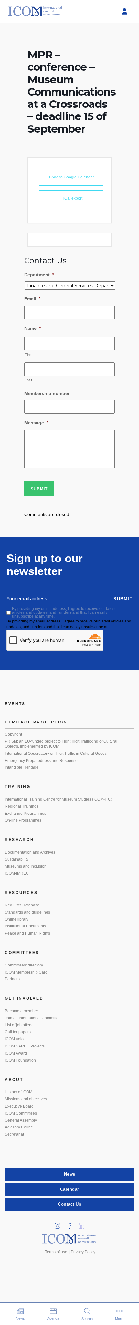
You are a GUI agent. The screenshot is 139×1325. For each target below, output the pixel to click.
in (59, 1224)
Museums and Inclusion (26, 866)
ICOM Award (16, 1053)
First (29, 355)
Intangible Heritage (21, 767)
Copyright (13, 734)
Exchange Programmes (25, 813)
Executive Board (19, 1106)
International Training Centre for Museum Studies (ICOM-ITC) (58, 799)
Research (19, 839)
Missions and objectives (26, 1099)
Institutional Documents (25, 926)
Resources (21, 892)
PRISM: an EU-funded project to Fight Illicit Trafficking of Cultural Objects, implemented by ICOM (61, 744)
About (14, 1079)
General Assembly (21, 1120)
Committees (22, 952)
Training (18, 786)
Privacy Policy (83, 1252)
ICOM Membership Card (26, 972)
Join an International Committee (33, 1018)
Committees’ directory (24, 965)
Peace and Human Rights (27, 933)
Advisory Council (20, 1127)
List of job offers (18, 1025)
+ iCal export (71, 198)
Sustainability (16, 859)
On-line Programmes (23, 820)
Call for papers (18, 1032)
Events (15, 704)
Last (28, 380)
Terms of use (56, 1252)
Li (83, 1224)
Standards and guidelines (27, 912)
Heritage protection (36, 722)
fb (71, 1224)
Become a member (21, 1011)
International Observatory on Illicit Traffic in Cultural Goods (56, 753)
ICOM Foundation (20, 1060)
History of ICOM (18, 1092)
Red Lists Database (22, 905)
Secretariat (14, 1134)
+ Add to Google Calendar (71, 177)
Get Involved (24, 998)
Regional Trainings (21, 806)
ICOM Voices (16, 1039)
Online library (16, 919)
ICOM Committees (21, 1113)
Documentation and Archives (30, 852)
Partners (12, 979)
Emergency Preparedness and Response (41, 760)
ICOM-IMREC (17, 873)
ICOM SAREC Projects (25, 1046)
